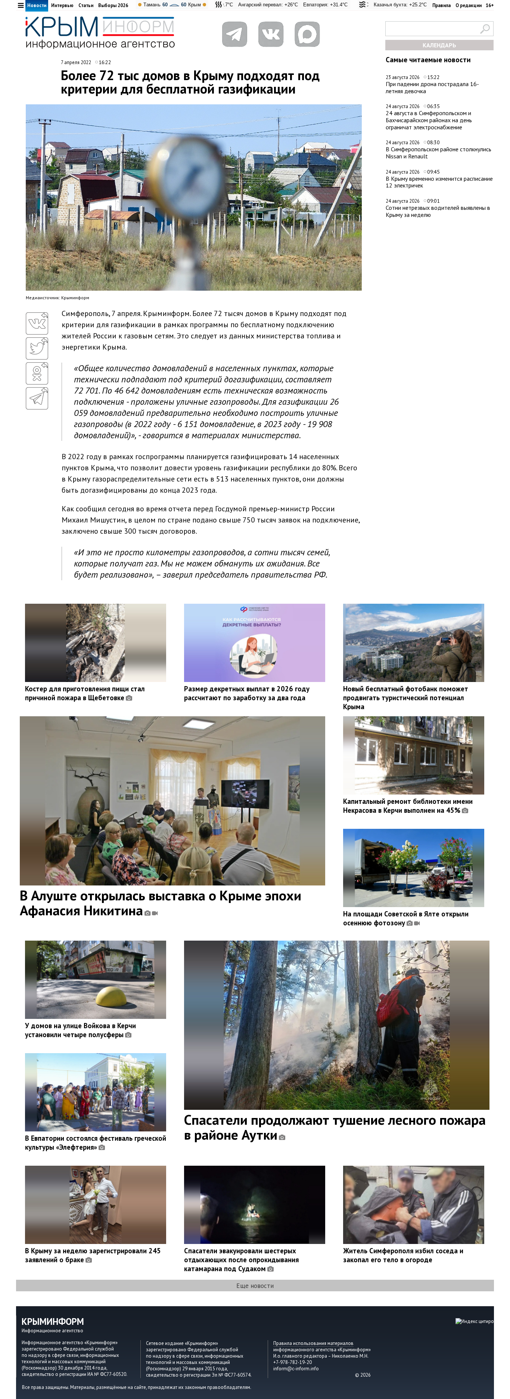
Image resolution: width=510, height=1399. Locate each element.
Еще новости (255, 1285)
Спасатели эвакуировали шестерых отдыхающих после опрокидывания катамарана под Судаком (241, 1259)
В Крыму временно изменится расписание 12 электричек (439, 182)
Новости (36, 5)
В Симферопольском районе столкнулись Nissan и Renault (438, 152)
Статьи (85, 5)
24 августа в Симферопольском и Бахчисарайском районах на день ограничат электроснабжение (429, 119)
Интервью (62, 5)
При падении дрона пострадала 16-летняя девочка (432, 87)
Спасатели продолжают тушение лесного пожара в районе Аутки (335, 1127)
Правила (441, 5)
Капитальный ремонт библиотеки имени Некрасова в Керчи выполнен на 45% (408, 806)
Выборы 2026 (113, 5)
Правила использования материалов (313, 1343)
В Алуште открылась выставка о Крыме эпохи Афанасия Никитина (160, 902)
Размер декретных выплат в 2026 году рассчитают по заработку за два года (247, 693)
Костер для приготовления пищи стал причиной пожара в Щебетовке (85, 693)
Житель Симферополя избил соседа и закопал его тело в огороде (403, 1255)
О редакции (468, 5)
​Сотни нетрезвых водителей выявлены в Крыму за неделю (438, 211)
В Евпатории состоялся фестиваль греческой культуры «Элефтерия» (95, 1143)
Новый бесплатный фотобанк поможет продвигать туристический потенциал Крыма (405, 697)
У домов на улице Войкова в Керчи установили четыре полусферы (80, 1030)
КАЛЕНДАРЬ (439, 45)
